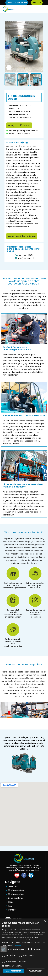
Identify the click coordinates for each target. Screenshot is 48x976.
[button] (19, 125)
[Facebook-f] (23, 875)
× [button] (45, 921)
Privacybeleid (17, 945)
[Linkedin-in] (31, 875)
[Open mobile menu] (44, 9)
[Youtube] (16, 875)
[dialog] (24, 947)
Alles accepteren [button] (13, 971)
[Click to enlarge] (9, 67)
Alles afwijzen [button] (35, 971)
